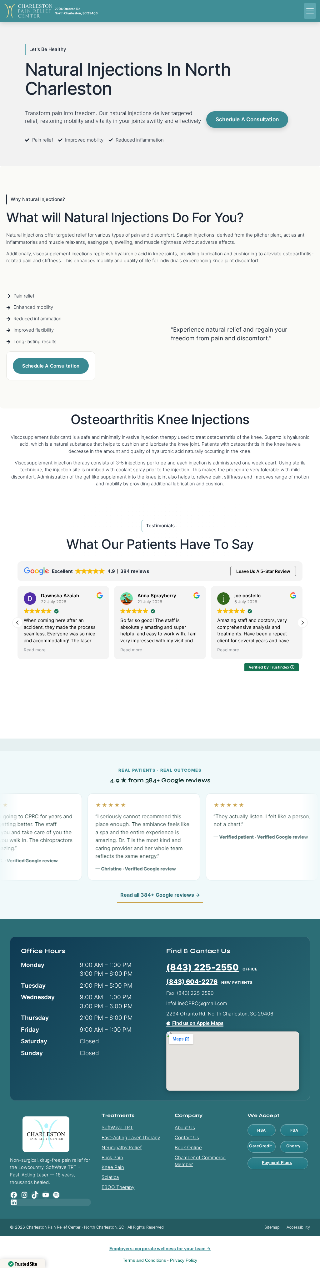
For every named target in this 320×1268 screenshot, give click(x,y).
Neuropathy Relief (122, 1147)
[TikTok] (35, 1195)
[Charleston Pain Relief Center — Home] (28, 11)
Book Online (188, 1147)
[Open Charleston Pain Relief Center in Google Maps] (232, 1061)
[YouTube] (45, 1195)
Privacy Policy (183, 1260)
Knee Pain (113, 1167)
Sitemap (272, 1227)
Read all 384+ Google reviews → (160, 895)
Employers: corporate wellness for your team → (160, 1248)
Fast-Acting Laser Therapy (131, 1137)
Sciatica (110, 1177)
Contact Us (187, 1137)
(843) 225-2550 (202, 967)
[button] (302, 622)
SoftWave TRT (117, 1127)
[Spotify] (56, 1195)
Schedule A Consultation (247, 119)
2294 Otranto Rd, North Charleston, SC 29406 (219, 1014)
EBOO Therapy (118, 1187)
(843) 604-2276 (192, 981)
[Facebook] (14, 1195)
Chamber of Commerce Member (200, 1161)
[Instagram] (24, 1195)
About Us (185, 1127)
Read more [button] (35, 649)
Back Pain (112, 1157)
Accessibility (298, 1227)
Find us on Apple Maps (197, 1023)
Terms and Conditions (144, 1260)
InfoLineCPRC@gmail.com (196, 1003)
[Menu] (310, 11)
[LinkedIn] (50, 1202)
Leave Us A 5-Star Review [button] (263, 571)
